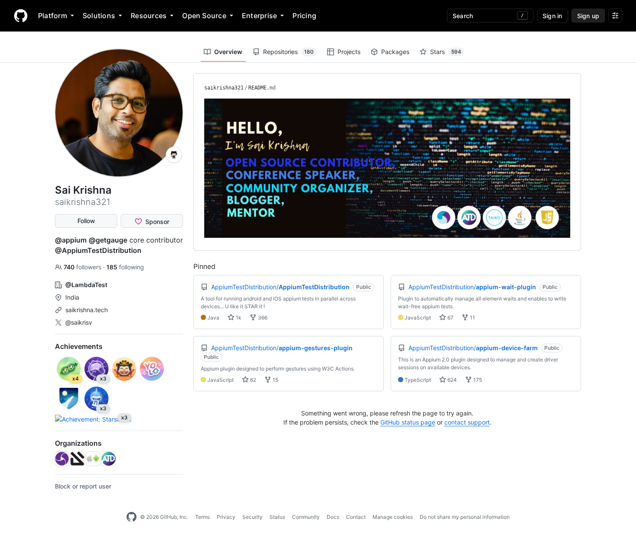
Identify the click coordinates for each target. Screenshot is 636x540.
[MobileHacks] (93, 459)
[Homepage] (21, 15)
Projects (348, 51)
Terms (202, 517)
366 (262, 317)
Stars (445, 51)
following (125, 267)
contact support (467, 422)
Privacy (226, 517)
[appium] (62, 459)
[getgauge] (77, 459)
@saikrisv (78, 322)
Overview (228, 51)
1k (237, 317)
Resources (149, 15)
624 (451, 380)
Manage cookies (393, 517)
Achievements (79, 346)
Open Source (204, 15)
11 (472, 317)
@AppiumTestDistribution (98, 250)
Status (277, 517)
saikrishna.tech (86, 309)
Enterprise (259, 15)
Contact (356, 517)
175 (477, 380)
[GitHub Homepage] (131, 517)
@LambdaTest (86, 284)
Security (252, 517)
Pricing (304, 15)
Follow (86, 220)
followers (83, 267)
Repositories (288, 51)
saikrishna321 (224, 88)
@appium (71, 240)
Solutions (99, 15)
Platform (52, 15)
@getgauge (108, 240)
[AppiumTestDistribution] (109, 459)
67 (449, 317)
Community (306, 517)
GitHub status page (407, 422)
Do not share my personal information (465, 517)
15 (274, 380)
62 (252, 380)
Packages (395, 51)
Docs (333, 517)
